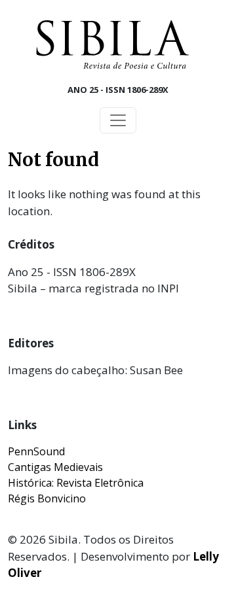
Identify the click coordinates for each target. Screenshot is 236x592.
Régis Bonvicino (47, 498)
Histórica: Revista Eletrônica (76, 483)
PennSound (36, 451)
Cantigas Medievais (55, 467)
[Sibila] (112, 44)
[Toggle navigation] (118, 120)
